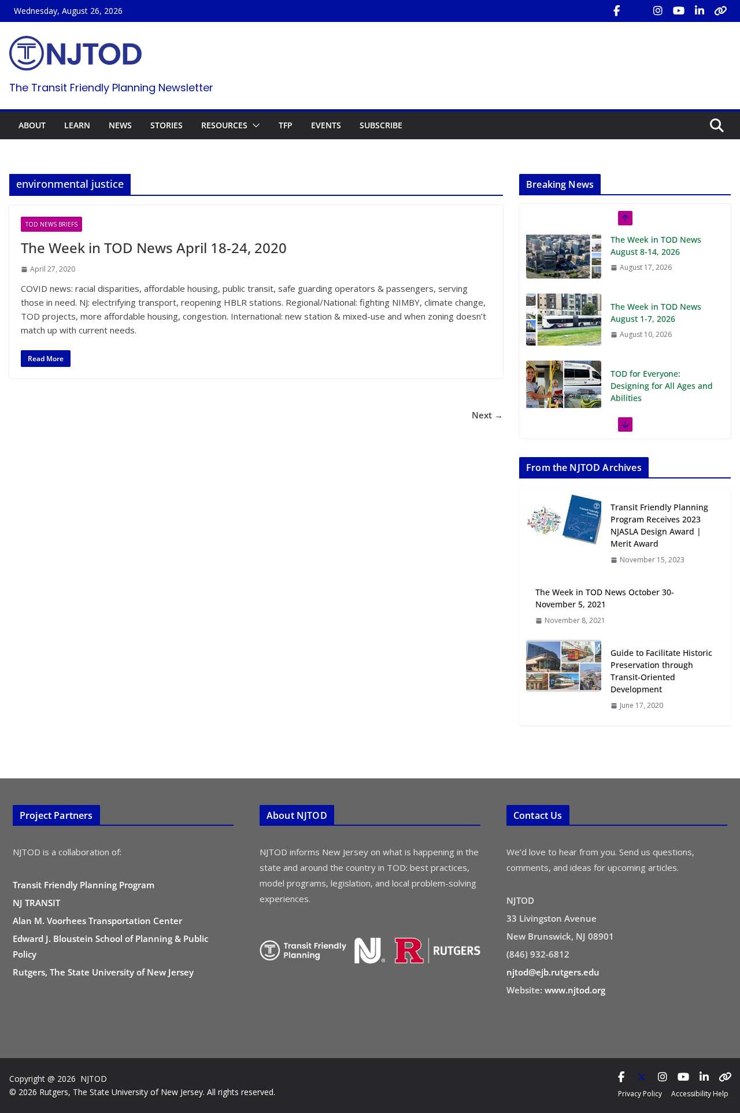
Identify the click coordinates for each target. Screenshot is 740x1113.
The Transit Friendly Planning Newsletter (111, 87)
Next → (487, 415)
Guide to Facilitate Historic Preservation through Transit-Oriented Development (661, 671)
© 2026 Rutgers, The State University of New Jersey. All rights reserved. (142, 1091)
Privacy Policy (640, 1094)
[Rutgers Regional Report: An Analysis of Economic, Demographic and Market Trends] (563, 407)
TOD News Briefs (51, 224)
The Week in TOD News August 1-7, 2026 (655, 253)
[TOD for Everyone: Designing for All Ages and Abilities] (563, 328)
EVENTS (326, 125)
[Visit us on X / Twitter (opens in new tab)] (637, 11)
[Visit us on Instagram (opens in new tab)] (658, 11)
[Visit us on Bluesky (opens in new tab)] (720, 11)
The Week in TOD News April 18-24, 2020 (154, 247)
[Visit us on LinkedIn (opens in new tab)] (699, 11)
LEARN (77, 125)
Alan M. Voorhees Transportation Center (97, 920)
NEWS (120, 125)
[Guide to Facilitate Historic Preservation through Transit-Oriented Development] (563, 679)
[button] (253, 125)
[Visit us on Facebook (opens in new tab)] (616, 11)
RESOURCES (224, 125)
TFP (286, 125)
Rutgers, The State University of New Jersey (103, 972)
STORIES (166, 125)
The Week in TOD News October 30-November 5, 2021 (604, 598)
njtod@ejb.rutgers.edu (553, 972)
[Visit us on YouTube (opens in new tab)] (678, 11)
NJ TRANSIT (36, 902)
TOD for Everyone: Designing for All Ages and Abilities (661, 326)
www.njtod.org (575, 990)
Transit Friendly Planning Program (83, 885)
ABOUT (32, 125)
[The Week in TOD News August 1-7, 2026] (563, 261)
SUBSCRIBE (381, 125)
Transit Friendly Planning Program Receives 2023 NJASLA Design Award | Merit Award (659, 525)
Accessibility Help (699, 1094)
